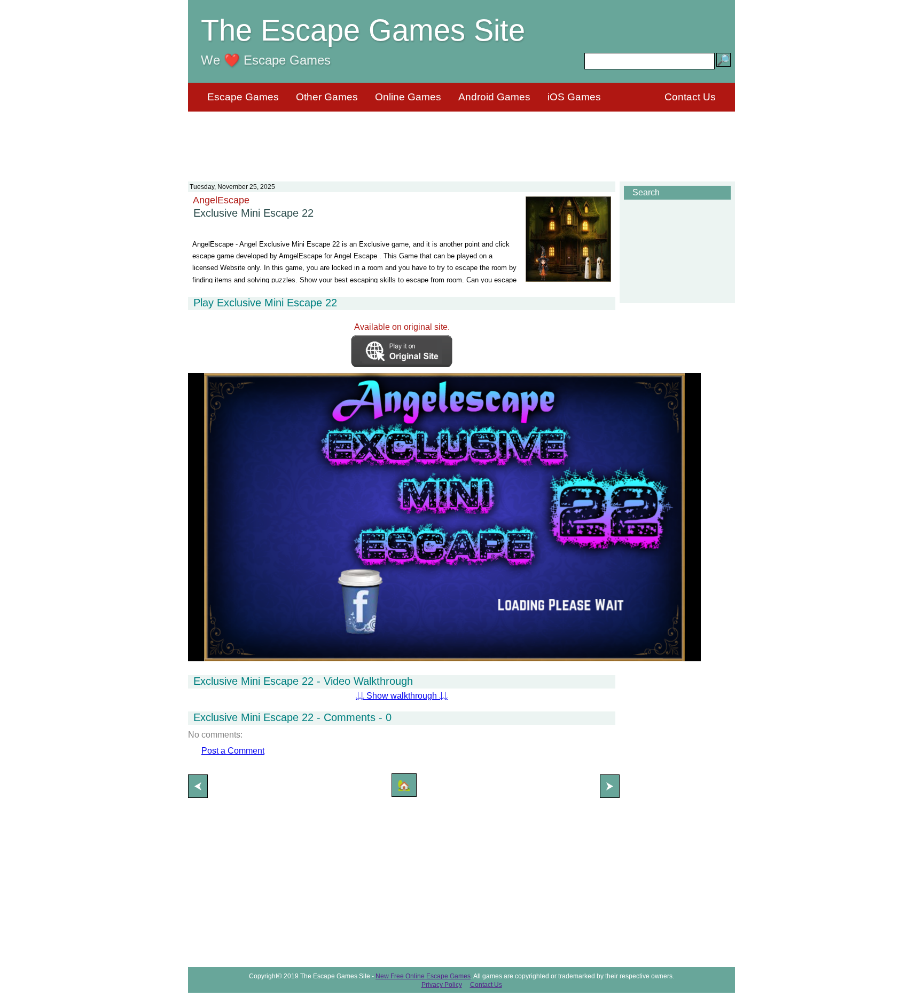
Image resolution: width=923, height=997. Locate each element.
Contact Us (690, 96)
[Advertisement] (461, 140)
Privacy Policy (441, 984)
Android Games (494, 96)
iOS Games (574, 96)
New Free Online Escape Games (423, 976)
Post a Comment (232, 750)
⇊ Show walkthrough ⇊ (402, 695)
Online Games (408, 96)
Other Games (327, 96)
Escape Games (243, 96)
